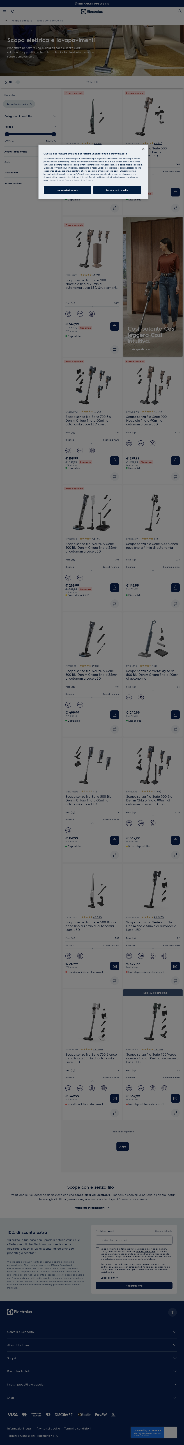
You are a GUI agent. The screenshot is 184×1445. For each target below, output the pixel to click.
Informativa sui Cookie (61, 180)
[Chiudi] (143, 149)
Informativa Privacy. (83, 180)
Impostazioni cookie (67, 190)
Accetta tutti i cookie (117, 190)
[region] (93, 172)
